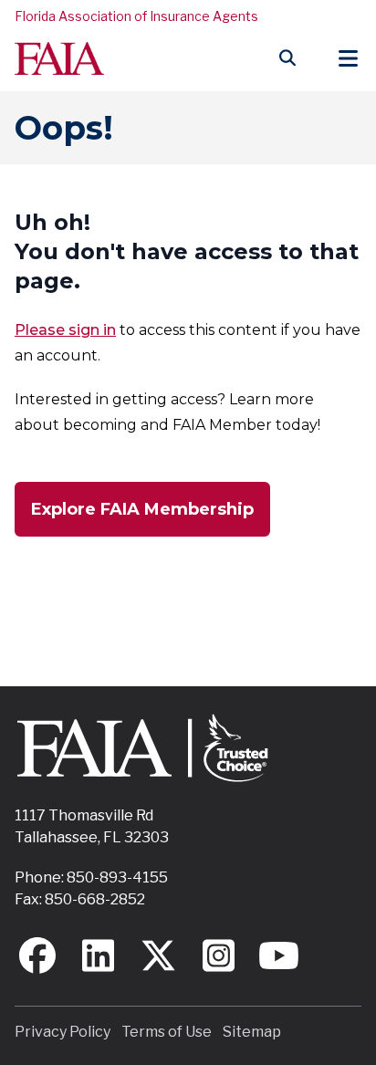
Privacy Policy (62, 1031)
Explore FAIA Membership (142, 509)
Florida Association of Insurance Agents (136, 16)
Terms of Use (166, 1031)
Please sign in (65, 330)
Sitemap (252, 1031)
